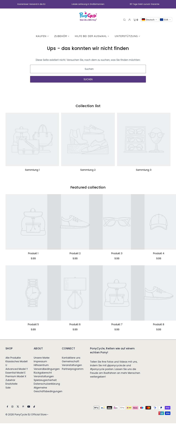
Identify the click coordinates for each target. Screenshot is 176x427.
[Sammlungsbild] (32, 139)
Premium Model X (16, 376)
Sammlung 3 (143, 170)
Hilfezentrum (41, 365)
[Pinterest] (23, 407)
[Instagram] (12, 407)
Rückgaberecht (43, 372)
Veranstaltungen (44, 376)
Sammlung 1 (32, 170)
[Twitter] (18, 407)
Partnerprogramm (72, 369)
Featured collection (88, 187)
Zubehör (10, 380)
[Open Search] (124, 19)
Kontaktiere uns (71, 357)
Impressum (40, 361)
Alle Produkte (13, 357)
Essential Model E (15, 372)
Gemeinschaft (70, 361)
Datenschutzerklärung (47, 383)
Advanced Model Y (17, 369)
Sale (8, 387)
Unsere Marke (42, 357)
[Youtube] (28, 407)
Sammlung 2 (88, 170)
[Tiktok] (34, 407)
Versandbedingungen (47, 369)
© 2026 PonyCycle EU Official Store (26, 414)
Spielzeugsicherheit (45, 380)
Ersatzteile (11, 383)
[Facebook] (7, 407)
